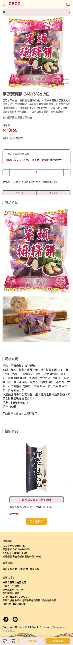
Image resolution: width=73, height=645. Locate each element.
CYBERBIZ (9, 630)
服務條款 (34, 568)
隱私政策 (23, 568)
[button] (68, 486)
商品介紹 (19, 192)
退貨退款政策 (10, 568)
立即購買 (58, 640)
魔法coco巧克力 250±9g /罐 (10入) (31, 507)
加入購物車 (31, 640)
